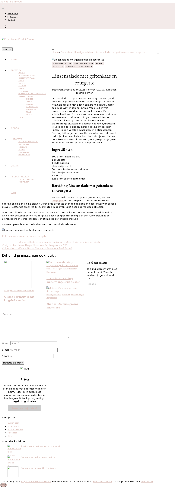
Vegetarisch (24, 91)
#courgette (25, 242)
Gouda (21, 150)
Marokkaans (32, 107)
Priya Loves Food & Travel (36, 481)
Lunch (21, 81)
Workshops (24, 155)
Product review (20, 177)
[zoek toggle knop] (158, 53)
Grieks (29, 101)
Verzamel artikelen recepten (32, 94)
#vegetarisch (92, 242)
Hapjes (21, 73)
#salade (79, 242)
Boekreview (23, 182)
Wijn (13, 193)
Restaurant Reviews (28, 142)
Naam (6, 343)
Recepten (16, 70)
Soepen (21, 83)
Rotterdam (23, 152)
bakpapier (58, 200)
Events (15, 166)
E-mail (6, 349)
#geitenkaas (39, 242)
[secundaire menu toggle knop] (3, 5)
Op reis (15, 128)
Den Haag (22, 147)
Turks (29, 115)
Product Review (26, 179)
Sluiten (7, 49)
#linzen (51, 242)
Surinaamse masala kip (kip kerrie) (38, 468)
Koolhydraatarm (26, 78)
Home (14, 59)
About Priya (13, 13)
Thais (28, 112)
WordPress (147, 481)
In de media (13, 17)
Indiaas (29, 104)
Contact (11, 20)
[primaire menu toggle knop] (53, 49)
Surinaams (31, 109)
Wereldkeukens (25, 96)
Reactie (91, 283)
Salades (22, 86)
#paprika (61, 242)
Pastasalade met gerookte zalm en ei (40, 446)
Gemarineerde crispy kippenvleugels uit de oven (63, 280)
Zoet (20, 117)
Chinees (29, 99)
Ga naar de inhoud (11, 1)
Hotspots (16, 139)
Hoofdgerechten (26, 75)
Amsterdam (23, 144)
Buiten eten (13, 422)
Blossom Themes (102, 481)
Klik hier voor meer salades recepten (25, 236)
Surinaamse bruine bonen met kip (38, 457)
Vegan (21, 88)
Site (4, 356)
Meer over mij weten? (24, 408)
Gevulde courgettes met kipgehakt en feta (19, 298)
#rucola (70, 242)
